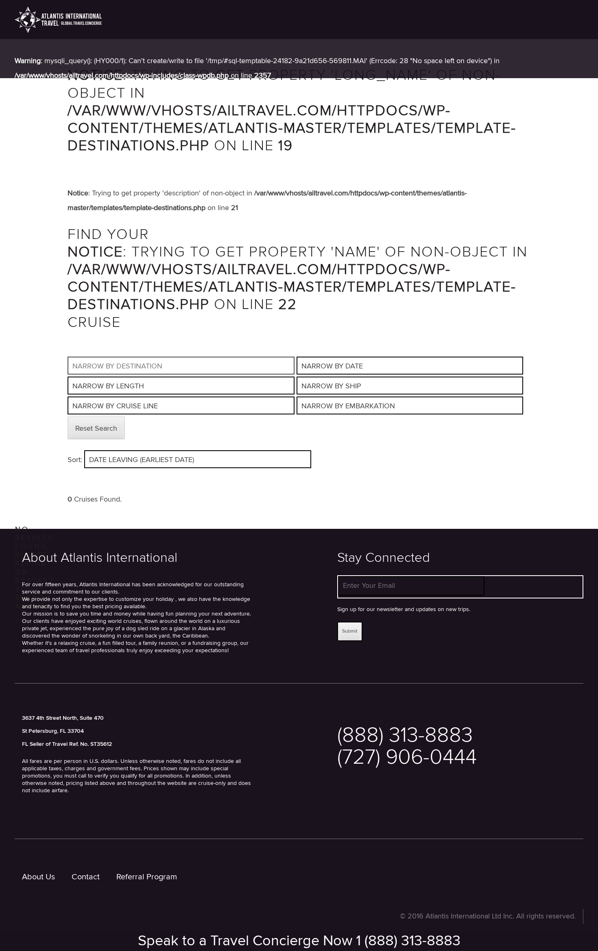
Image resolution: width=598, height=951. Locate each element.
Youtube (419, 803)
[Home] (58, 19)
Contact (86, 877)
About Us (38, 877)
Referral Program (146, 877)
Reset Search (96, 428)
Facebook (382, 803)
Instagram (457, 803)
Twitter (344, 803)
